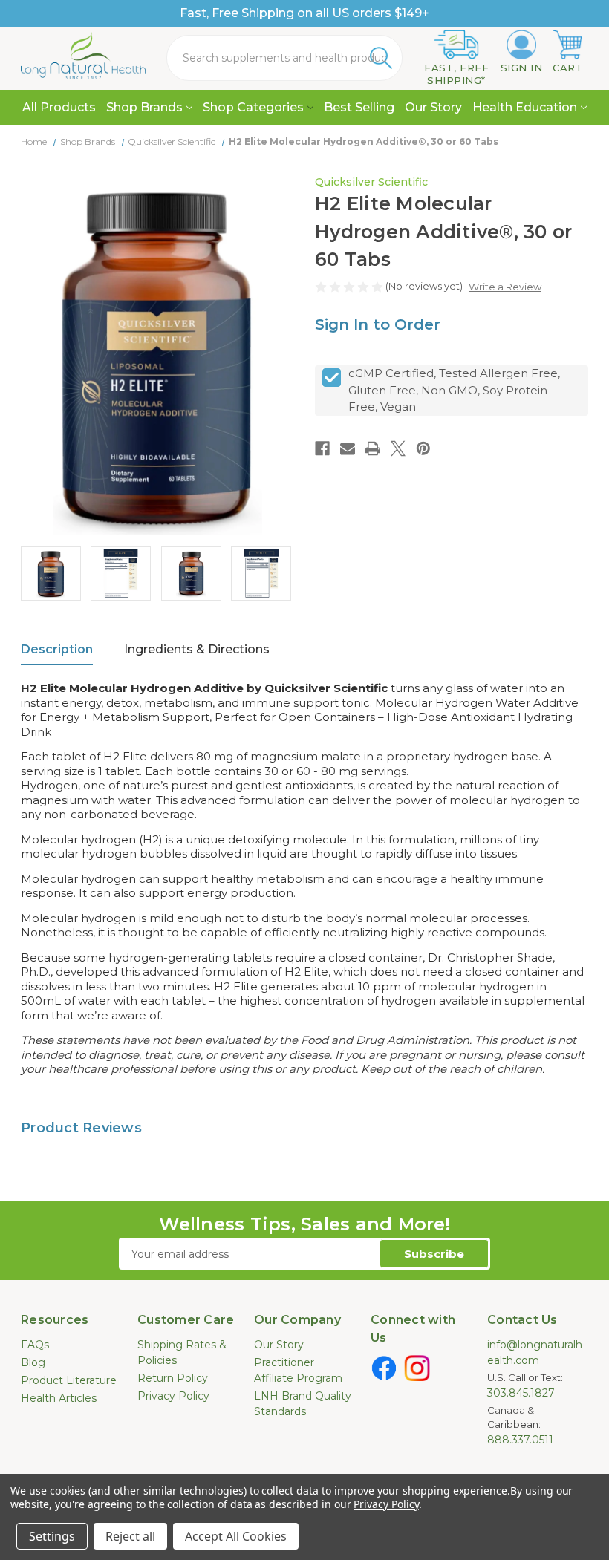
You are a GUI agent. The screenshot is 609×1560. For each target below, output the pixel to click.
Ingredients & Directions (197, 649)
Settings (52, 1536)
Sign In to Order (377, 324)
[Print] (372, 448)
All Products (59, 107)
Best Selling (359, 107)
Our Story (433, 107)
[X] (398, 448)
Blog (33, 1362)
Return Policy (172, 1378)
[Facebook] (322, 448)
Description (57, 649)
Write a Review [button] (505, 287)
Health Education (524, 107)
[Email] (347, 448)
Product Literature (69, 1380)
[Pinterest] (423, 448)
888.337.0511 (520, 1439)
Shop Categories (253, 107)
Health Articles (59, 1398)
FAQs (35, 1344)
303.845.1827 (521, 1393)
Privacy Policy (173, 1396)
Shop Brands (144, 107)
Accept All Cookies (236, 1536)
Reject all (130, 1536)
